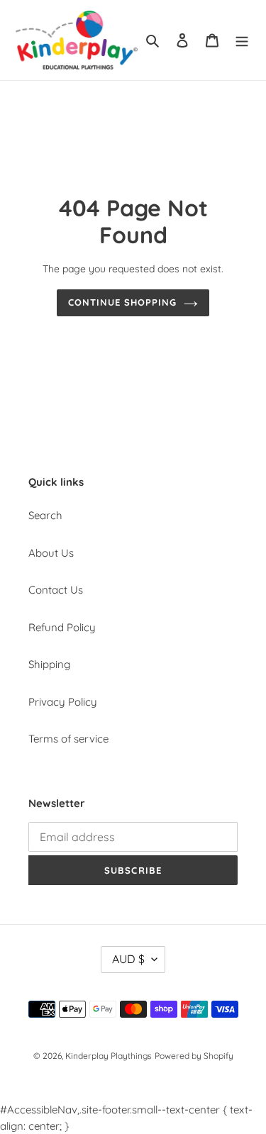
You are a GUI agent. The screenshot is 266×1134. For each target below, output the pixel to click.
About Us (51, 553)
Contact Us (55, 589)
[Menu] (242, 40)
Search (45, 515)
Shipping (49, 664)
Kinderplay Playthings (108, 1055)
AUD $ (128, 959)
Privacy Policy (62, 701)
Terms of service (68, 738)
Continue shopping (122, 302)
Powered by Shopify (194, 1055)
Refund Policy (62, 627)
